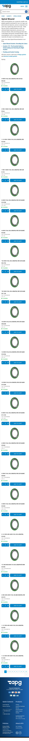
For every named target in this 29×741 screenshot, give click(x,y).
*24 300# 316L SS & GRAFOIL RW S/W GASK (13, 261)
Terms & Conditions (7, 730)
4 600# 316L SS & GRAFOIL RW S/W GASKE (13, 230)
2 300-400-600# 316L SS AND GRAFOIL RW (13, 595)
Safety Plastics (19, 711)
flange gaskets (22, 54)
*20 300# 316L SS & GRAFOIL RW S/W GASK (13, 291)
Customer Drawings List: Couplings (20, 716)
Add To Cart (18, 89)
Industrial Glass (19, 709)
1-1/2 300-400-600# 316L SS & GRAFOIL (12, 625)
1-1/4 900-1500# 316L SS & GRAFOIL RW (12, 139)
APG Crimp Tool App (20, 718)
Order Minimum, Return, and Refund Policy (8, 733)
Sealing (17, 707)
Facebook (20, 732)
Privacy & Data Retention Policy (6, 727)
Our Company (19, 726)
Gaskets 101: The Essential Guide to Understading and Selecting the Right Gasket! (13, 47)
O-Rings (17, 704)
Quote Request (6, 704)
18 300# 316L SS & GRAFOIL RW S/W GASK (13, 321)
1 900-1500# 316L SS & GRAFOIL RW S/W (12, 170)
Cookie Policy (6, 729)
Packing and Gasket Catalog (11, 52)
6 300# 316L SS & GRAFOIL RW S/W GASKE (13, 443)
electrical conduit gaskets (10, 56)
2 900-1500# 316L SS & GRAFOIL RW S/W (12, 109)
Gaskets (17, 712)
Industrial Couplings (20, 706)
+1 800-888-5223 (6, 710)
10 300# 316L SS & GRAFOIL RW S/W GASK (13, 382)
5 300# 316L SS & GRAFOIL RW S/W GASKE (13, 473)
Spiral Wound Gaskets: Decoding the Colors (15, 43)
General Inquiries (6, 706)
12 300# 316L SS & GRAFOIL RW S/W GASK (13, 352)
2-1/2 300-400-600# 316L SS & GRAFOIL (12, 534)
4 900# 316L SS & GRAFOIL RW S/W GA (11, 78)
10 (26, 671)
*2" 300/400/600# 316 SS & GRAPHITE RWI (13, 564)
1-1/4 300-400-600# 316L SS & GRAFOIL (12, 656)
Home (3, 16)
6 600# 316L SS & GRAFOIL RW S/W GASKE (13, 200)
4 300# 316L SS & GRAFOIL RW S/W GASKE (13, 504)
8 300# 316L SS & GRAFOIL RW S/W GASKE (13, 413)
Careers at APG (19, 728)
